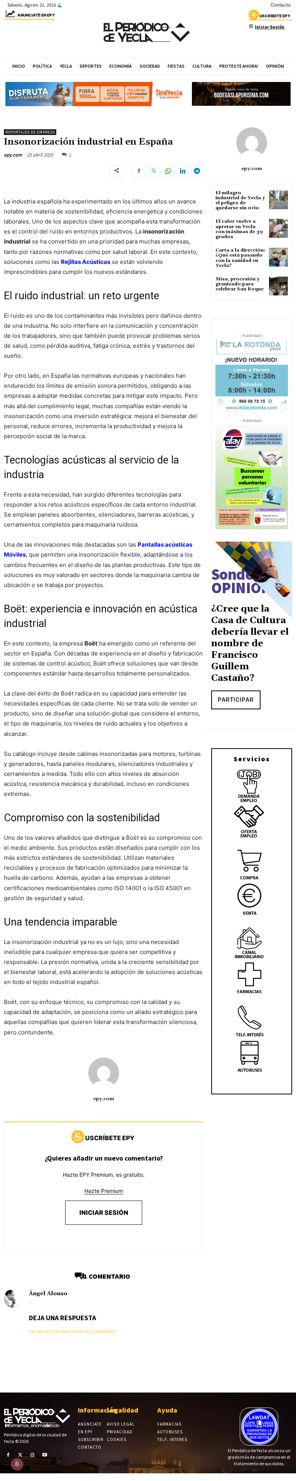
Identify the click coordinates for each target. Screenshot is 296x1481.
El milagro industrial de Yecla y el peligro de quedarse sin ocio (240, 200)
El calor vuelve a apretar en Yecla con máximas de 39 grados (239, 229)
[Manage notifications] (17, 1464)
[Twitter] (153, 171)
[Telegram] (197, 171)
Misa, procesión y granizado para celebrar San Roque (239, 284)
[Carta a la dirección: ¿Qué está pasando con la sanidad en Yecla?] (278, 257)
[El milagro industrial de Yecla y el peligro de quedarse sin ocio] (278, 199)
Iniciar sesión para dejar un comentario (72, 1331)
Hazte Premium (103, 1190)
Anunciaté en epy (36, 15)
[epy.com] (103, 1072)
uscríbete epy (274, 15)
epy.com (13, 155)
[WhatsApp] (168, 171)
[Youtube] (44, 1455)
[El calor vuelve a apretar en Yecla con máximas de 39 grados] (278, 228)
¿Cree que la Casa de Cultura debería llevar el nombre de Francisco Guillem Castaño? (250, 643)
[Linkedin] (183, 171)
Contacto (281, 5)
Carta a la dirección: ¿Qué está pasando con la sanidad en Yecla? (240, 258)
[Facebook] (139, 171)
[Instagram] (32, 1455)
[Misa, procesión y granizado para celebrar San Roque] (278, 286)
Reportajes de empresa (30, 132)
